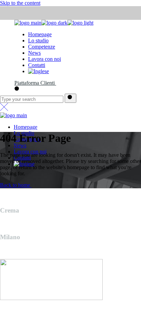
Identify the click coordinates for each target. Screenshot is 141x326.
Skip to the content (20, 3)
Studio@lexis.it (16, 310)
